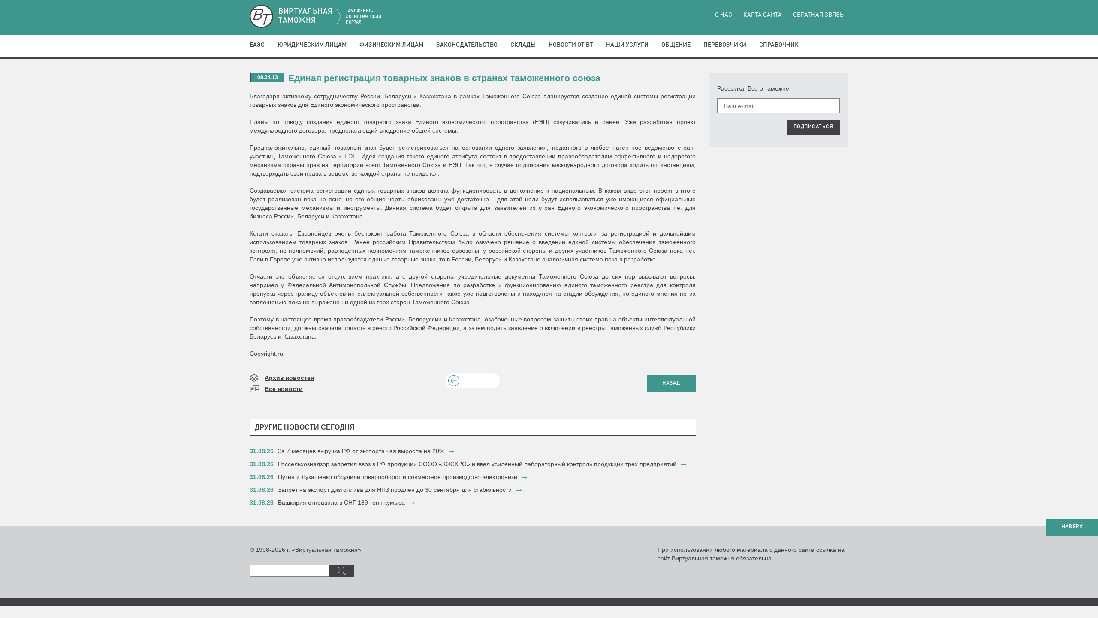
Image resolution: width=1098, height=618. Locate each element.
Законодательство (467, 45)
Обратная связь (818, 15)
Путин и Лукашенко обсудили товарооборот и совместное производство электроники (397, 476)
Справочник (779, 45)
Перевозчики (724, 45)
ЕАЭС (257, 45)
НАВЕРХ (1072, 527)
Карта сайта (762, 15)
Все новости (284, 388)
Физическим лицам (391, 45)
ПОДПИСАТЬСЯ (813, 127)
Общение (676, 45)
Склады (523, 45)
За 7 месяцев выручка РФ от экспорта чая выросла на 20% (361, 451)
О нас (723, 15)
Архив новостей (289, 377)
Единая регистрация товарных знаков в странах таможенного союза (444, 78)
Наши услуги (627, 45)
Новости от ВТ (571, 45)
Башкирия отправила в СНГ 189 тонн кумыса (341, 502)
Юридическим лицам (312, 45)
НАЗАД (671, 383)
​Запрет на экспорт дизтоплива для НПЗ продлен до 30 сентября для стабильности (395, 489)
